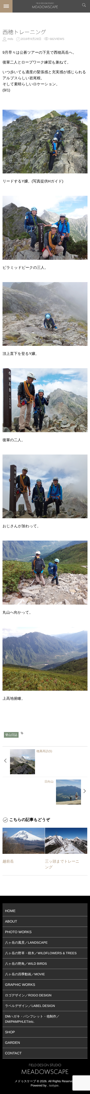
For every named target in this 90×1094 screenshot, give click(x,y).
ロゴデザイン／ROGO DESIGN (28, 995)
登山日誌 (11, 735)
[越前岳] (23, 841)
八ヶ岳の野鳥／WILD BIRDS (26, 964)
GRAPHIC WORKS (20, 985)
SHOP (10, 1032)
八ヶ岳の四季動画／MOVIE (25, 974)
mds (10, 39)
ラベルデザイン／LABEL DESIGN (30, 1006)
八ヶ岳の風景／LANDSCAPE (26, 942)
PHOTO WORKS (18, 932)
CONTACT (13, 1053)
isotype (53, 1085)
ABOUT (11, 921)
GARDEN (12, 1043)
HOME (10, 911)
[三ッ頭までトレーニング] (66, 841)
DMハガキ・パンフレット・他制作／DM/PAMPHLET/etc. (32, 1018)
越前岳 (8, 861)
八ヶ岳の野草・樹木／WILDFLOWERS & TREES (40, 953)
